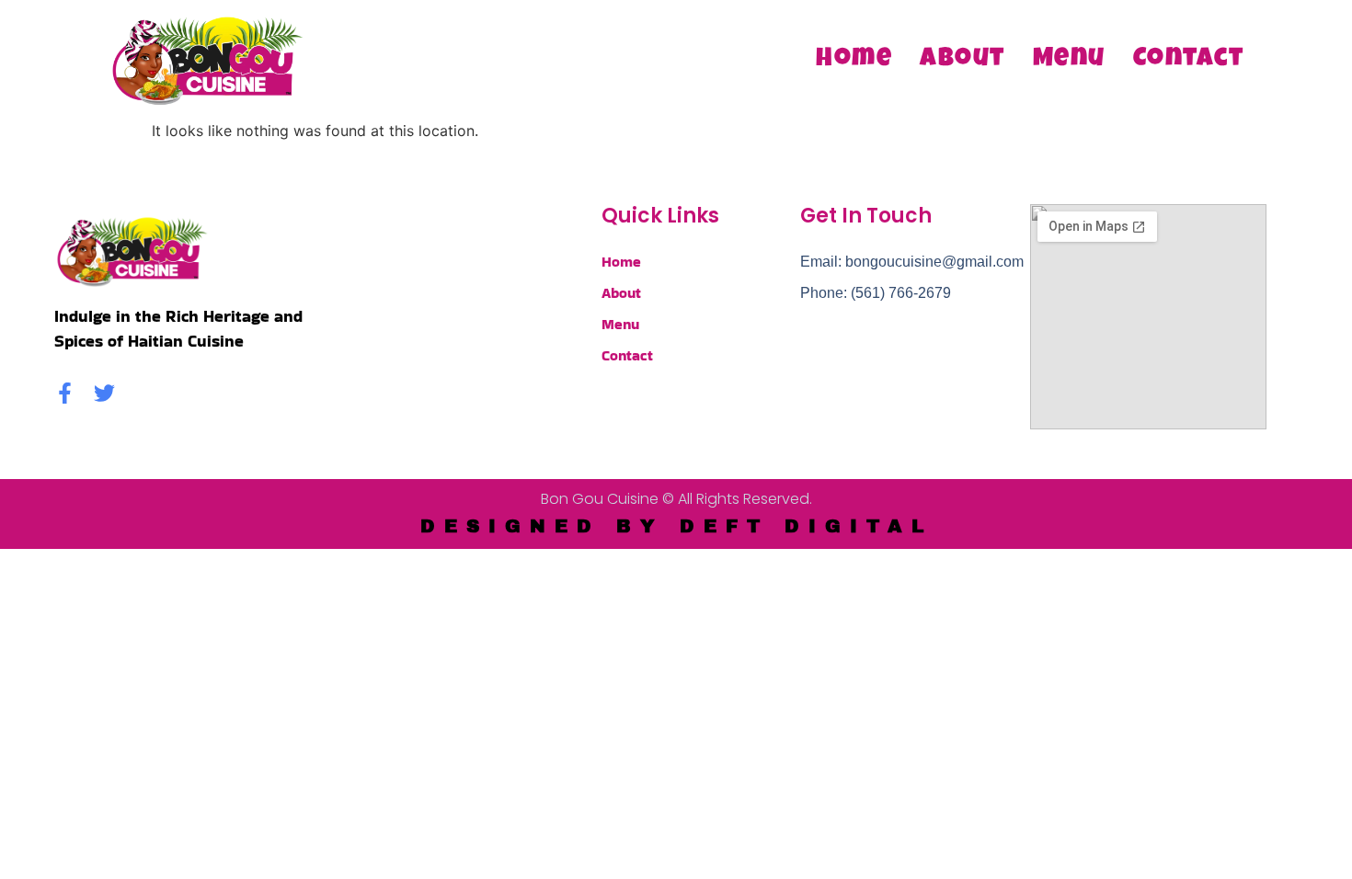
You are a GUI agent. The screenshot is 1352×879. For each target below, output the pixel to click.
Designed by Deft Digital (676, 526)
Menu (1069, 60)
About (962, 60)
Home (854, 60)
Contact (1188, 60)
